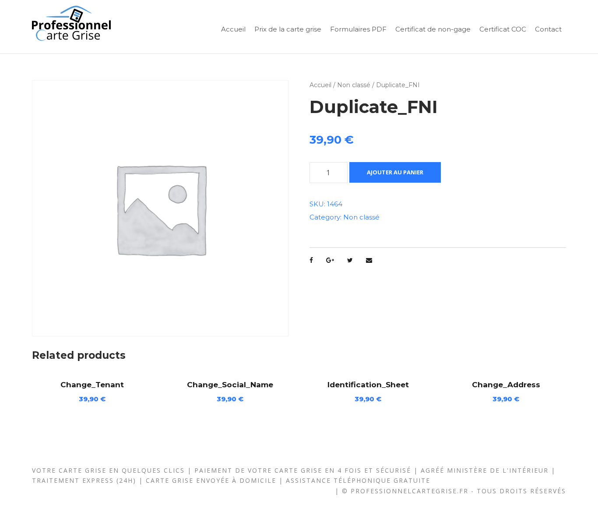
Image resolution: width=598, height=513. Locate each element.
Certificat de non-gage (433, 29)
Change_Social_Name (230, 384)
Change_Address (506, 384)
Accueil (233, 29)
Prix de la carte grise (287, 29)
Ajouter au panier (395, 172)
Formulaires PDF (358, 29)
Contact (548, 29)
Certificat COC (502, 29)
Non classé (353, 85)
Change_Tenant (92, 384)
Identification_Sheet (368, 384)
